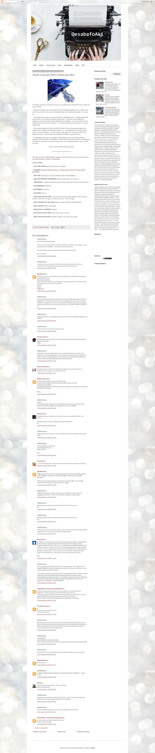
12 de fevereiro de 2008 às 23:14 (46, 665)
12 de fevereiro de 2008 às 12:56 (46, 408)
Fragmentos (40, 289)
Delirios (41, 65)
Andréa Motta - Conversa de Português (49, 588)
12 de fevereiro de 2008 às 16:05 (46, 466)
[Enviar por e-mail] (56, 227)
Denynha (39, 414)
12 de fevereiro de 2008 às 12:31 (46, 394)
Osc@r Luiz (40, 337)
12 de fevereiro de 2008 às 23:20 (46, 689)
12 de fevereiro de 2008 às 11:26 (46, 361)
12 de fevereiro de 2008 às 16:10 (46, 497)
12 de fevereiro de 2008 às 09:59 (46, 331)
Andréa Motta (56, 159)
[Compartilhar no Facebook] (62, 227)
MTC (83, 65)
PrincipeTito (40, 660)
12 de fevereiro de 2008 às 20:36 (46, 630)
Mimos (77, 65)
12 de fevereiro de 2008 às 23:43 (46, 701)
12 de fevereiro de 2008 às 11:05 (46, 345)
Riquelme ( (44, 170)
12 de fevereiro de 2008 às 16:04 (46, 455)
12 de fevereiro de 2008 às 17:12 (46, 534)
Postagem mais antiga (83, 731)
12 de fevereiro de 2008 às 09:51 (46, 321)
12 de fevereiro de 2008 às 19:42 (46, 614)
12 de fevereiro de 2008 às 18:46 (46, 600)
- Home (34, 65)
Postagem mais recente (39, 731)
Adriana (39, 539)
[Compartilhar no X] (60, 227)
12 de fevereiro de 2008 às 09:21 (46, 268)
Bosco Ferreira (41, 366)
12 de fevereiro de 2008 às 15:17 (46, 425)
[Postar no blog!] (58, 227)
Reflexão (107, 95)
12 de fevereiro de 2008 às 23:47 (46, 712)
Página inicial (61, 731)
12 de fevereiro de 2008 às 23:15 (46, 677)
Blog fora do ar (41, 379)
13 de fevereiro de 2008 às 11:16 (46, 724)
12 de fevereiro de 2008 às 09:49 (46, 308)
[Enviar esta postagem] (52, 227)
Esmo (59, 65)
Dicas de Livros (50, 65)
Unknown (40, 274)
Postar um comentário (41, 728)
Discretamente (109, 82)
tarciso (39, 461)
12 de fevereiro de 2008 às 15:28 (46, 438)
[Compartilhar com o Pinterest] (64, 227)
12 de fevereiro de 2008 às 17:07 (46, 509)
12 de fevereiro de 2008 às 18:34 (46, 583)
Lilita (36, 159)
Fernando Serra (41, 606)
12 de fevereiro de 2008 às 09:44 (46, 291)
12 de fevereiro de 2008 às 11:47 (46, 373)
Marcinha (42, 159)
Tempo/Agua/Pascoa (111, 107)
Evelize (48, 159)
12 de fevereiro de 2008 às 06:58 (46, 256)
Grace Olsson (50, 157)
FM (38, 683)
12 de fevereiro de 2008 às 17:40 (46, 558)
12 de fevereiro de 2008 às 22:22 (46, 654)
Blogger (93, 748)
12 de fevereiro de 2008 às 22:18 (46, 644)
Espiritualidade (68, 65)
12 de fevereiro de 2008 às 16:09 (46, 485)
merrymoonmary (77, 748)
